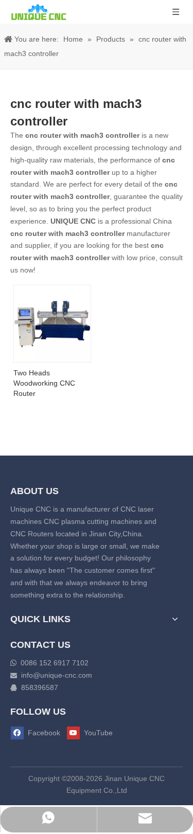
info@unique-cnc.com (56, 675)
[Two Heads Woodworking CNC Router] (52, 323)
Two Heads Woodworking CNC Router (44, 383)
